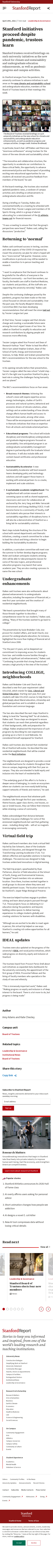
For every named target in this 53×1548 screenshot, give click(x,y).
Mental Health (11, 1464)
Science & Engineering (14, 1417)
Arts (7, 1435)
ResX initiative (19, 754)
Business (9, 1401)
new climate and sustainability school (32, 83)
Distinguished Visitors (14, 1377)
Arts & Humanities (12, 1398)
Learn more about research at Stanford (21, 1170)
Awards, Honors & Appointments (18, 1372)
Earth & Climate (11, 1403)
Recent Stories (38, 1483)
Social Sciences (12, 1420)
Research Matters (12, 1395)
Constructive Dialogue (14, 1360)
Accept (19, 1543)
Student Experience (14, 1457)
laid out (46, 310)
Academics (10, 1462)
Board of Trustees (11, 1034)
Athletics (9, 1438)
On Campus (11, 1428)
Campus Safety (11, 1444)
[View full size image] (26, 116)
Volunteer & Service (13, 1467)
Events (8, 1449)
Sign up (8, 1108)
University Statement (14, 1366)
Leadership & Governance (39, 21)
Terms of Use (33, 1521)
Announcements (25, 1483)
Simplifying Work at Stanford (16, 1363)
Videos (5, 1479)
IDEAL (16, 950)
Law (7, 1415)
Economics (10, 1406)
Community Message (14, 1369)
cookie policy (19, 1536)
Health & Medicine (12, 1412)
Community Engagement (15, 1433)
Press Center (41, 1490)
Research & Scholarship (16, 1391)
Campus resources (13, 1441)
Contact (5, 1490)
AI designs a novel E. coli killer (20, 1215)
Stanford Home (15, 1521)
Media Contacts (27, 1490)
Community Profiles (17, 1479)
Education (9, 1409)
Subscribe (15, 1490)
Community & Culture (14, 1446)
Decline (34, 1543)
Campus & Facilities (13, 1374)
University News (13, 1356)
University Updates (9, 1483)
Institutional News (11, 1054)
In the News (31, 1479)
